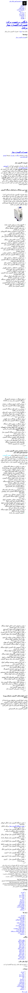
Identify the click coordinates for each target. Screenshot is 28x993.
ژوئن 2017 (21, 944)
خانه (23, 898)
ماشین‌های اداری (20, 929)
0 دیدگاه (19, 155)
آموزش (22, 892)
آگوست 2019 (21, 941)
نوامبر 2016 (21, 947)
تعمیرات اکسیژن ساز (19, 152)
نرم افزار (22, 909)
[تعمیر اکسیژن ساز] (14, 37)
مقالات (22, 908)
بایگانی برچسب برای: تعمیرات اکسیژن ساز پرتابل (16, 25)
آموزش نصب (21, 917)
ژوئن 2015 (21, 953)
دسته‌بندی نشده (20, 922)
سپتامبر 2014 (21, 958)
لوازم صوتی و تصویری (19, 928)
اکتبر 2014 (21, 957)
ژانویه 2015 (21, 954)
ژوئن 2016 (21, 950)
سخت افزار (21, 904)
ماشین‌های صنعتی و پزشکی (17, 931)
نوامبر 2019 (21, 940)
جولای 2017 (21, 943)
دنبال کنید (22, 901)
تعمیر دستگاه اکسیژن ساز (16, 826)
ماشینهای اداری (20, 906)
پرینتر (20, 11)
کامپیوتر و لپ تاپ (20, 925)
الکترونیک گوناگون (19, 919)
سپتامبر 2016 (21, 948)
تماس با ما (21, 895)
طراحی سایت (21, 905)
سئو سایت (21, 902)
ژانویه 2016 (21, 951)
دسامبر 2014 (21, 955)
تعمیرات (12, 155)
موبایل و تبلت (21, 932)
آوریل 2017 (21, 945)
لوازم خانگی (21, 927)
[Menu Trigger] (24, 3)
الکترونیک (22, 918)
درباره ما (22, 899)
